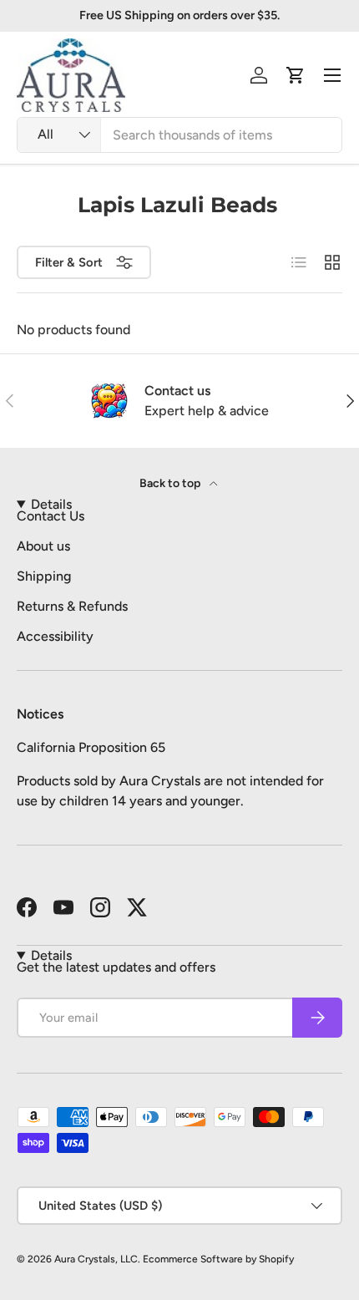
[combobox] (179, 135)
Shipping (44, 576)
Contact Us (50, 516)
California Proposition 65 (91, 747)
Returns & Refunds (72, 606)
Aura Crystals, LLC (96, 1259)
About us (43, 546)
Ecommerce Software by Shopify (218, 1259)
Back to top (171, 483)
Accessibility (55, 636)
